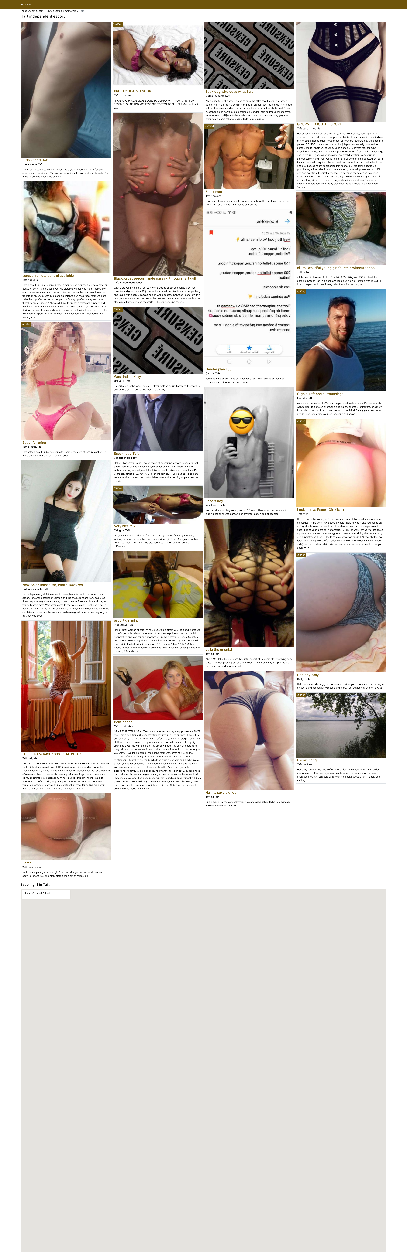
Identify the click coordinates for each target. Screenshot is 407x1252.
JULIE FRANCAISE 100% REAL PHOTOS (53, 754)
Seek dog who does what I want (231, 92)
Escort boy (214, 501)
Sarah (27, 863)
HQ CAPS (26, 4)
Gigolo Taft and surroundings (320, 394)
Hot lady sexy (308, 675)
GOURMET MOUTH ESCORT (319, 124)
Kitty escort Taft (35, 160)
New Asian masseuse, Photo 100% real (53, 585)
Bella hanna (123, 722)
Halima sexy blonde (221, 793)
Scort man (214, 192)
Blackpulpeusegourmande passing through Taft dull (155, 278)
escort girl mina (126, 620)
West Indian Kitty (127, 377)
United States (54, 10)
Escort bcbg (307, 760)
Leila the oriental (219, 650)
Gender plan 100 (218, 369)
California (70, 10)
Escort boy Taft (126, 454)
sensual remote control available (48, 276)
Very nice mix (124, 526)
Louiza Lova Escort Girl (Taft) (320, 510)
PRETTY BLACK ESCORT (133, 91)
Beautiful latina (34, 443)
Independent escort (32, 10)
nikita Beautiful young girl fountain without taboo (336, 268)
